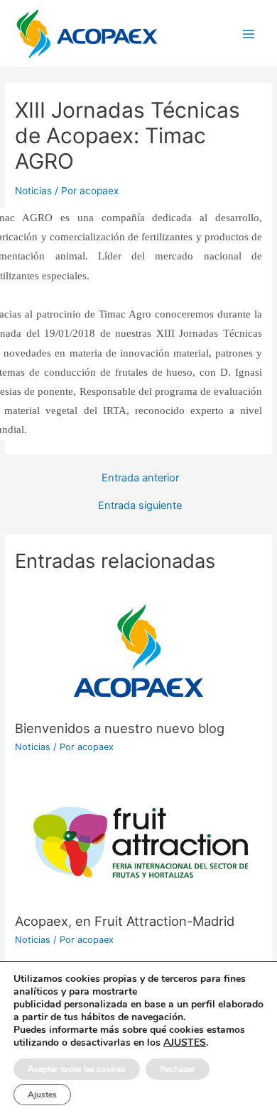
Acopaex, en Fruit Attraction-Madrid (124, 921)
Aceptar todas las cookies (77, 1069)
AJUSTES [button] (184, 1042)
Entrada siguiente (140, 506)
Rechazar (177, 1069)
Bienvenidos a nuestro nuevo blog (119, 728)
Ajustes (42, 1094)
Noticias (33, 190)
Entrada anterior (140, 478)
